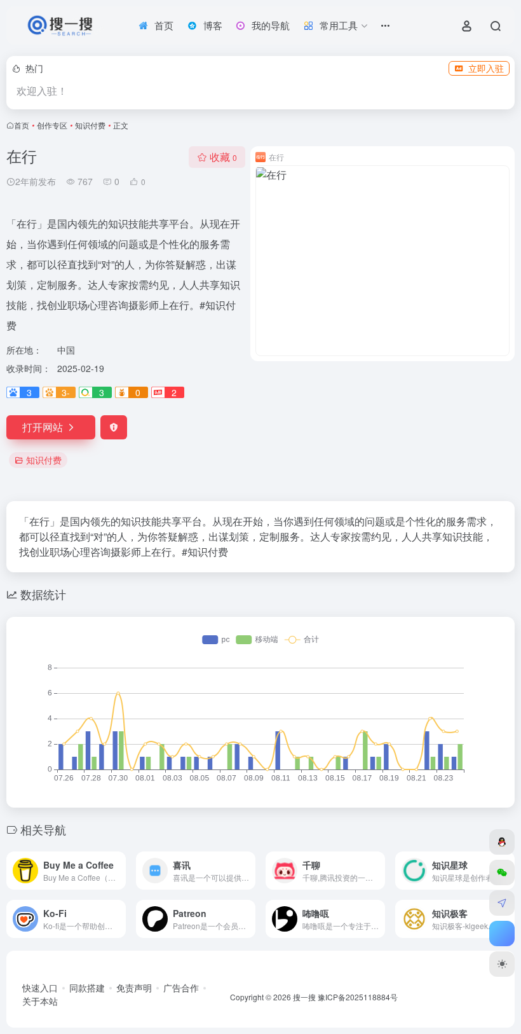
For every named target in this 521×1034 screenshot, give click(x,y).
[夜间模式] (502, 964)
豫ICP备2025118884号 (358, 996)
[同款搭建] (502, 903)
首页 (21, 125)
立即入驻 (486, 68)
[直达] (119, 870)
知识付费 (90, 125)
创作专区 (52, 125)
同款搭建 (87, 987)
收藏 (223, 156)
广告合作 (181, 987)
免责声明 (134, 987)
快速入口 (40, 987)
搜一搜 (304, 996)
